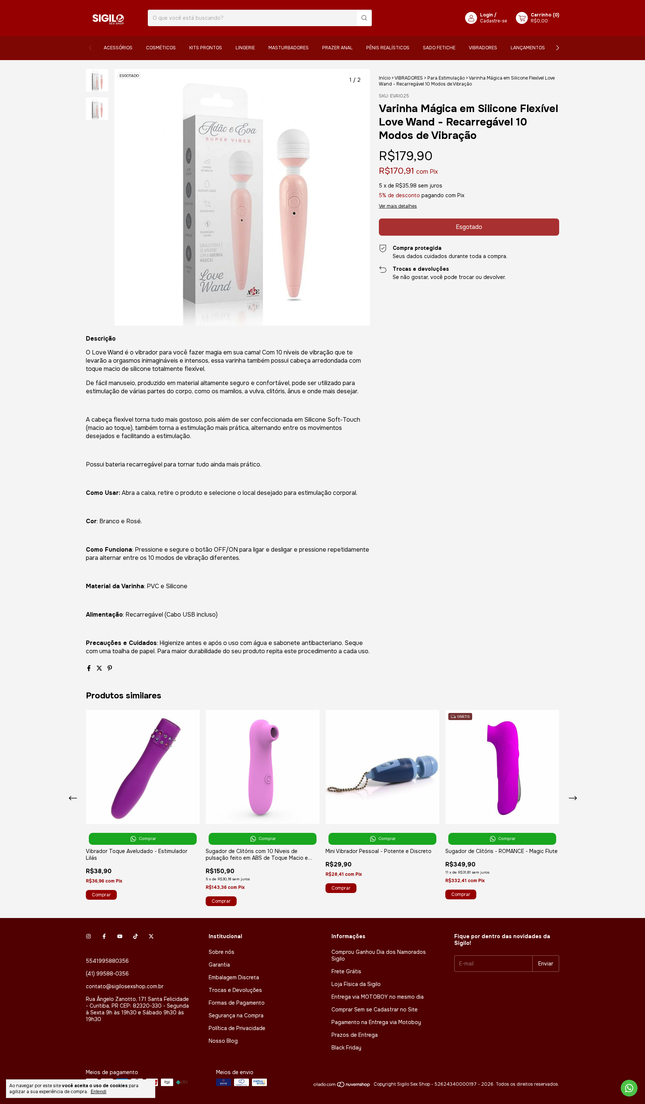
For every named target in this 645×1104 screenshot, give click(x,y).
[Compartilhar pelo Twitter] (100, 668)
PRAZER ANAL (337, 48)
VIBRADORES (483, 48)
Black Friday (346, 1047)
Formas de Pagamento (237, 1002)
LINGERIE (245, 48)
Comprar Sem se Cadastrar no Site (374, 1009)
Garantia (219, 964)
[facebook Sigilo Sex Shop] (104, 936)
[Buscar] (364, 18)
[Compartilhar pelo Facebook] (89, 668)
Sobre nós (221, 952)
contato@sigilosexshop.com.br (124, 986)
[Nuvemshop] (342, 1086)
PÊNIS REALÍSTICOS (387, 48)
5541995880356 (107, 961)
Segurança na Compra (236, 1015)
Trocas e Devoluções (235, 990)
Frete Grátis (346, 971)
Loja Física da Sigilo (356, 984)
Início (384, 78)
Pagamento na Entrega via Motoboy (376, 1022)
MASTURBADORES (288, 48)
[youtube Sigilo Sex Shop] (119, 936)
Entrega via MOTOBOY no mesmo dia (377, 996)
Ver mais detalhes (398, 206)
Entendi (98, 1091)
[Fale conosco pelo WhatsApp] (629, 1088)
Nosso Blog (223, 1041)
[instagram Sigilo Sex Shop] (88, 936)
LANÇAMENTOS (528, 48)
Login (486, 15)
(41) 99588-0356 (107, 973)
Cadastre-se (493, 21)
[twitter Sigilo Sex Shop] (151, 936)
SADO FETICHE (439, 48)
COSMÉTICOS (161, 48)
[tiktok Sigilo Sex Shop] (135, 936)
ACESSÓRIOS (118, 48)
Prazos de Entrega (354, 1035)
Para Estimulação (446, 78)
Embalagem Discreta (234, 977)
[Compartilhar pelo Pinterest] (110, 668)
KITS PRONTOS (205, 48)
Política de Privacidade (237, 1028)
